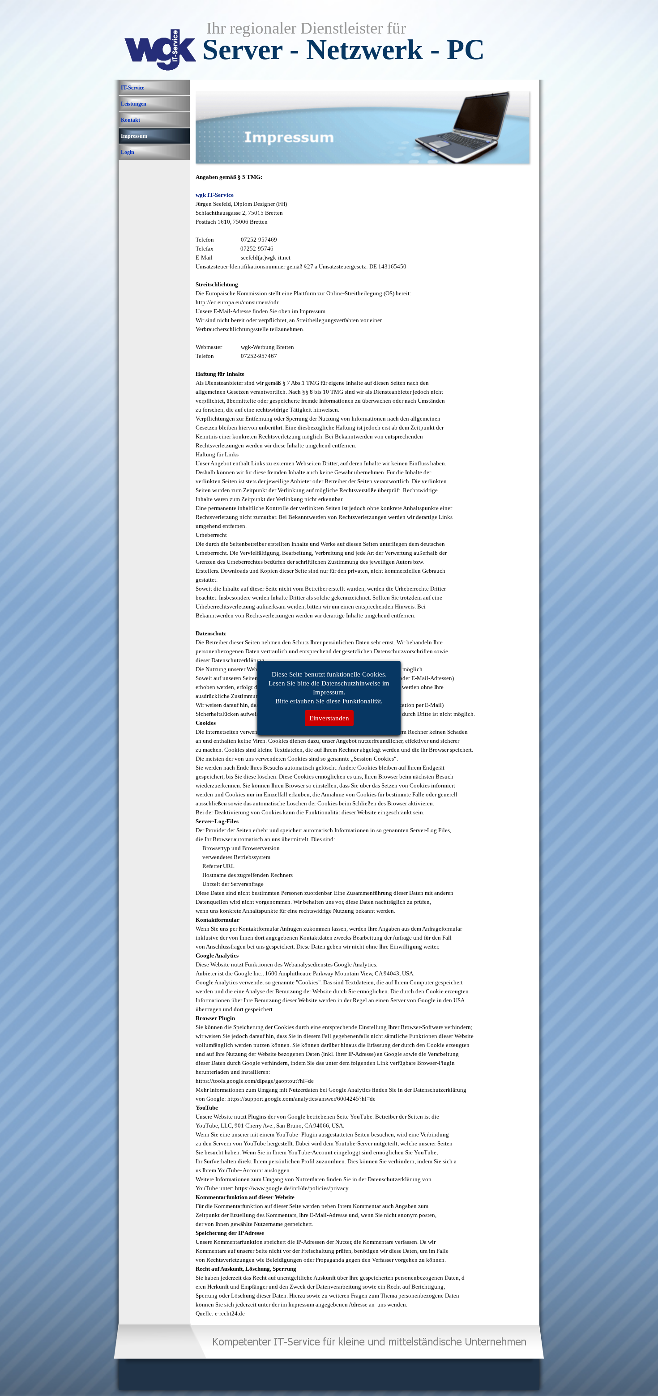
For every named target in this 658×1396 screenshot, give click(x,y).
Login (127, 152)
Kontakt (130, 120)
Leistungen (133, 104)
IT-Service (132, 88)
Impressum (134, 136)
